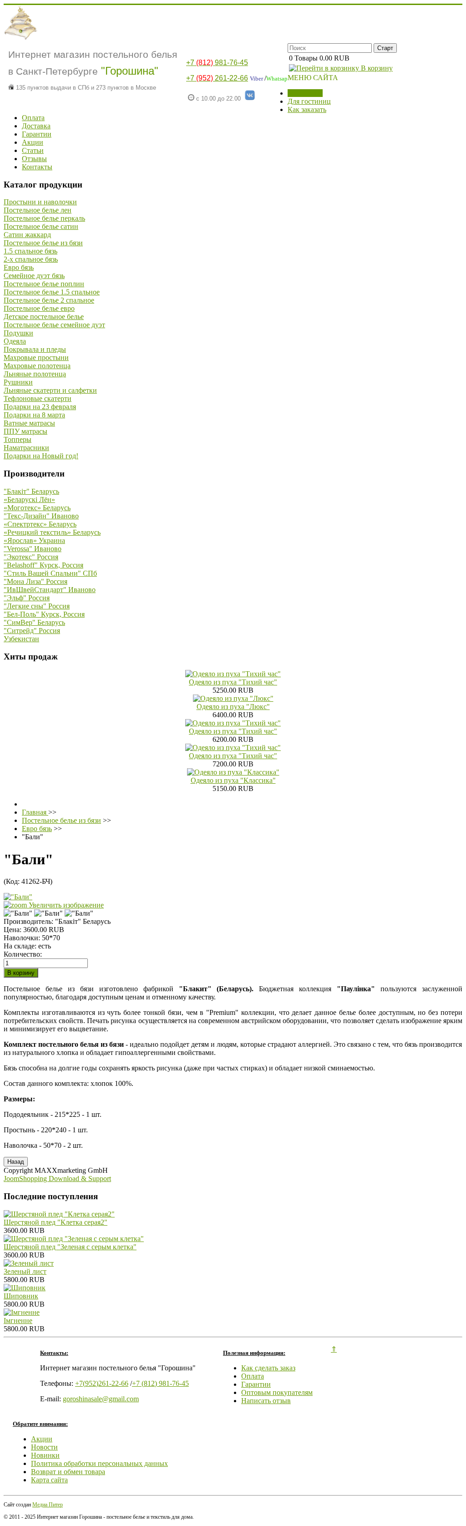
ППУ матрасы (25, 431)
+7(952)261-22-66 (101, 1383)
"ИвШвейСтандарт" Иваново (50, 589)
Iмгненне (18, 1320)
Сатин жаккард (27, 234)
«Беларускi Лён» (29, 499)
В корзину (376, 68)
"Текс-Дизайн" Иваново (41, 516)
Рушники (18, 382)
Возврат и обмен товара (68, 1471)
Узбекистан (21, 639)
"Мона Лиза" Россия (35, 581)
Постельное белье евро (39, 308)
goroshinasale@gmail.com (101, 1399)
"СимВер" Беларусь (34, 622)
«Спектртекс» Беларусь (40, 524)
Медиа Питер (47, 1504)
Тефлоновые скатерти (37, 398)
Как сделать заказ (268, 1368)
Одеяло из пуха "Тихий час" (233, 682)
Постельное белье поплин (44, 284)
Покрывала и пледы (35, 349)
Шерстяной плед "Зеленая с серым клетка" (70, 1247)
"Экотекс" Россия (31, 557)
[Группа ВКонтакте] (249, 98)
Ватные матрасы (29, 423)
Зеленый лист (25, 1271)
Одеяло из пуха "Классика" (233, 780)
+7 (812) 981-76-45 (160, 1383)
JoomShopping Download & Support (57, 1178)
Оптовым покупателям (277, 1392)
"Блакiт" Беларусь (31, 491)
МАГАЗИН (305, 93)
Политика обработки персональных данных (99, 1463)
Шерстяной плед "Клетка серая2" (55, 1222)
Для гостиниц (309, 101)
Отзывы (34, 158)
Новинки (45, 1455)
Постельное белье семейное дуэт (54, 325)
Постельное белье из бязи (43, 243)
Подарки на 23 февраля (40, 407)
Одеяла (15, 341)
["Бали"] (18, 913)
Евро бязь (19, 267)
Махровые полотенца (37, 366)
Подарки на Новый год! (41, 456)
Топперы (17, 439)
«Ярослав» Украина (34, 540)
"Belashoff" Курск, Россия (43, 565)
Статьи (33, 150)
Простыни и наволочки (40, 202)
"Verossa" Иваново (32, 549)
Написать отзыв (266, 1400)
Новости (44, 1447)
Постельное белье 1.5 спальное (52, 292)
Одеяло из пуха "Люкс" (233, 706)
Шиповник (21, 1296)
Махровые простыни (36, 357)
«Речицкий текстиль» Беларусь (52, 532)
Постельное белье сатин (41, 226)
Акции (32, 142)
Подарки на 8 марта (34, 415)
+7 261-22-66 (217, 78)
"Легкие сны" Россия (37, 606)
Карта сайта (49, 1480)
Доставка (36, 126)
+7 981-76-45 (217, 62)
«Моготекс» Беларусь (37, 508)
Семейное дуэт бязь (34, 275)
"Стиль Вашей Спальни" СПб (50, 573)
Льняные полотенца (35, 374)
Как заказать (307, 109)
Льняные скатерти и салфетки (50, 390)
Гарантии (36, 134)
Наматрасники (26, 447)
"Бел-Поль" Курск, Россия (44, 614)
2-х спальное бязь (31, 259)
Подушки (18, 333)
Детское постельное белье (44, 316)
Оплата (33, 118)
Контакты (37, 167)
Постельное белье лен (37, 210)
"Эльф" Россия (27, 598)
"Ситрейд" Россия (32, 630)
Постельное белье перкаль (44, 218)
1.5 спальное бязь (30, 251)
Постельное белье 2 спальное (49, 300)
